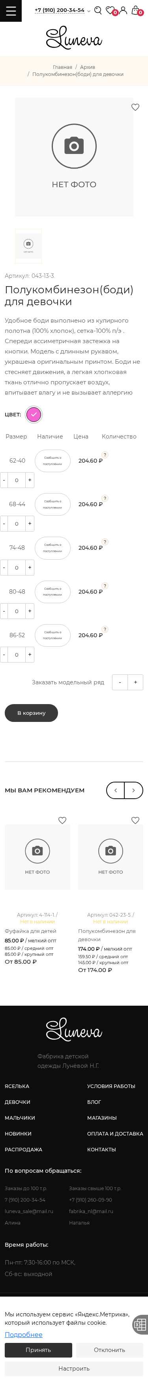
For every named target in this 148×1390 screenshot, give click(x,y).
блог (94, 1102)
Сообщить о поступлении (52, 461)
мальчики (20, 1118)
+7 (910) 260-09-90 (90, 1200)
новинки (18, 1134)
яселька (17, 1086)
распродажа (23, 1150)
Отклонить (109, 1350)
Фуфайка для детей (30, 931)
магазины (102, 1118)
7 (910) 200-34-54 (25, 1200)
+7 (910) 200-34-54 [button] (59, 10)
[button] (123, 9)
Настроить (74, 1368)
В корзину (31, 713)
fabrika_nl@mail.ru (91, 1211)
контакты (101, 1150)
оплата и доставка (115, 1134)
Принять (38, 1350)
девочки (17, 1102)
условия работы (111, 1086)
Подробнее (24, 1335)
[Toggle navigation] (11, 11)
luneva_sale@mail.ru (29, 1211)
